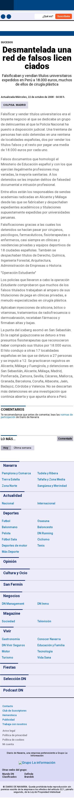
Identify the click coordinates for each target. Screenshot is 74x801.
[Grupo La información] (37, 763)
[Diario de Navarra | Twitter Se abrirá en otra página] (9, 17)
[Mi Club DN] (23, 16)
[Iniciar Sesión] (68, 5)
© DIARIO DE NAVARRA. (16, 786)
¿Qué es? (48, 16)
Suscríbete (63, 16)
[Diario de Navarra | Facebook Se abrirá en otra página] (4, 17)
